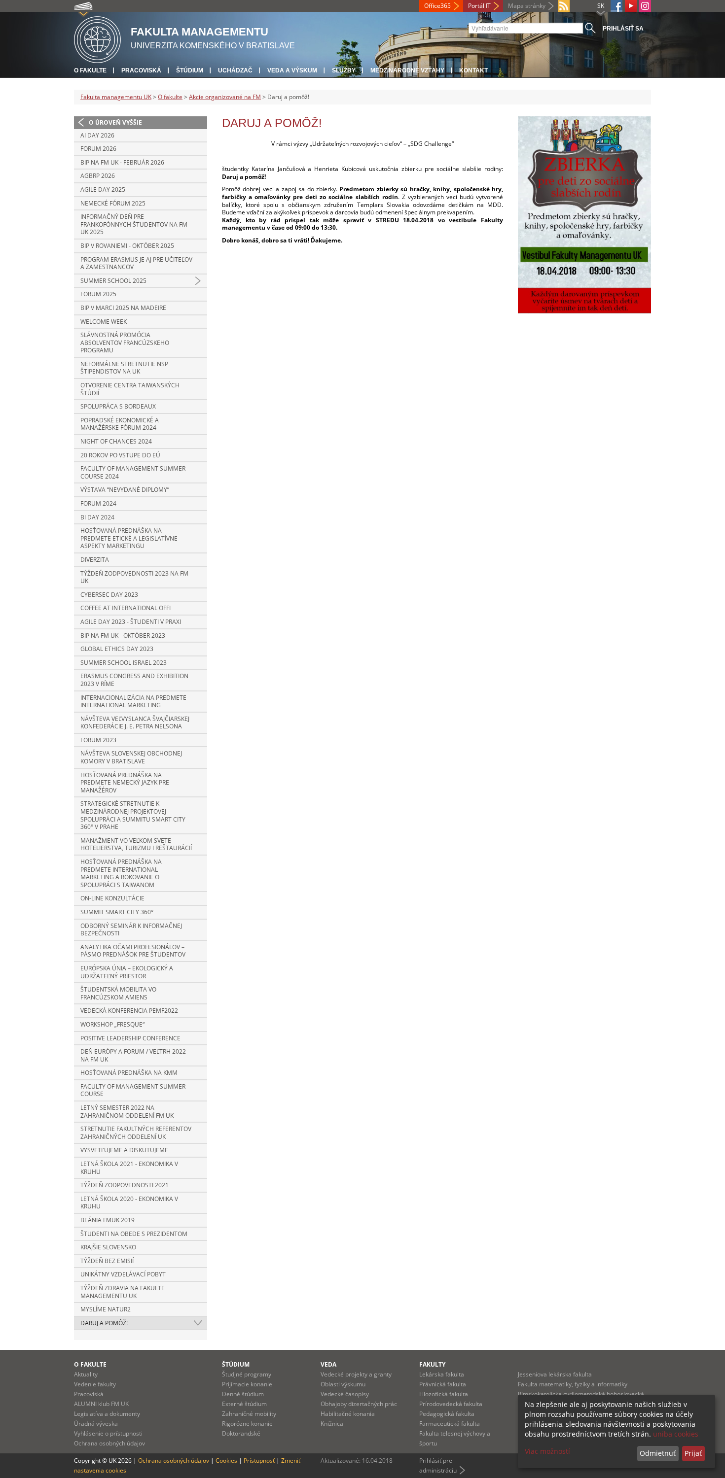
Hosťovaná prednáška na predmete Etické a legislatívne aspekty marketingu (129, 538)
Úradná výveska (96, 1423)
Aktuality (86, 1374)
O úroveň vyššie (115, 122)
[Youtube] (631, 6)
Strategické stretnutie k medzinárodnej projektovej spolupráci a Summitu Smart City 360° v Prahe (132, 815)
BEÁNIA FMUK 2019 (107, 1220)
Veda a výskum (292, 70)
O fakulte (90, 70)
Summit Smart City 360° (116, 912)
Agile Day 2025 (102, 189)
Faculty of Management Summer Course (132, 1090)
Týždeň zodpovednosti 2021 (124, 1185)
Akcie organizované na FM (225, 97)
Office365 (437, 5)
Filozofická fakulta (443, 1394)
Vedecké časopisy (345, 1394)
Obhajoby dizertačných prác (359, 1404)
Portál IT (479, 5)
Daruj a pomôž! (104, 1323)
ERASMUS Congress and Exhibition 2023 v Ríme (134, 680)
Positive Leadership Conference (130, 1038)
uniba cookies (675, 1434)
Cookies (226, 1460)
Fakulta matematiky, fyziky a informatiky (572, 1384)
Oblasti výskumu (343, 1384)
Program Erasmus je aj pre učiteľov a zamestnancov (136, 263)
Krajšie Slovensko (108, 1247)
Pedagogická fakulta (446, 1413)
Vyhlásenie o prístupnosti (108, 1433)
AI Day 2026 (97, 135)
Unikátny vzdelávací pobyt (123, 1274)
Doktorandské (241, 1433)
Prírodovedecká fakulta (450, 1404)
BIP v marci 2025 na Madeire (123, 308)
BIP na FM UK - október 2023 (122, 635)
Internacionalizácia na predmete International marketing (133, 701)
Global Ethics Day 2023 (116, 649)
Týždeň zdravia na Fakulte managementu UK (122, 1292)
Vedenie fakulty (95, 1384)
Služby (344, 70)
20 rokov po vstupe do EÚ (120, 455)
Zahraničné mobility (249, 1413)
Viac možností (547, 1451)
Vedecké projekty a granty (356, 1374)
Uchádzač (235, 70)
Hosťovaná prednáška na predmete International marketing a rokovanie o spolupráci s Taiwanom (121, 873)
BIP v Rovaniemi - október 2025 (127, 245)
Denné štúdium (243, 1394)
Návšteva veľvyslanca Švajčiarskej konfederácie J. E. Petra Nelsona (134, 723)
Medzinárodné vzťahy (407, 70)
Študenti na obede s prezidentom (133, 1234)
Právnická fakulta (442, 1384)
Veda (328, 1364)
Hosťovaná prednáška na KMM (129, 1072)
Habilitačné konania (348, 1413)
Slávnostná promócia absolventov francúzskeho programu (124, 342)
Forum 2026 (98, 148)
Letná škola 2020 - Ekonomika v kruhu (129, 1203)
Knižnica (332, 1423)
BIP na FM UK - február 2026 (122, 162)
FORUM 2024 (98, 503)
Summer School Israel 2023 (123, 662)
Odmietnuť (658, 1453)
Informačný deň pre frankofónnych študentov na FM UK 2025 (133, 224)
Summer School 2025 (113, 280)
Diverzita (94, 559)
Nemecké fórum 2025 (112, 203)
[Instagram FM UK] (645, 6)
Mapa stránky (526, 5)
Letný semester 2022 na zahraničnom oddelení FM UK (127, 1111)
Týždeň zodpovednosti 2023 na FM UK (134, 577)
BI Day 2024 (97, 517)
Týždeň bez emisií (107, 1261)
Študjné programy (246, 1374)
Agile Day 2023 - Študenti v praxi (130, 622)
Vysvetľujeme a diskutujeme (124, 1150)
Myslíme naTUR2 (105, 1309)
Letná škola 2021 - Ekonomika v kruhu (129, 1168)
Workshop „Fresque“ (112, 1024)
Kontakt (473, 70)
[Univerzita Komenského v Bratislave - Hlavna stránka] (97, 38)
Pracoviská (141, 70)
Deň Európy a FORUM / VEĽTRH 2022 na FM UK (133, 1055)
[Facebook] (616, 6)
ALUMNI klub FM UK (101, 1404)
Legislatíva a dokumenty (107, 1413)
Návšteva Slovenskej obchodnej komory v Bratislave (131, 757)
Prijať (693, 1453)
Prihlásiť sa (623, 28)
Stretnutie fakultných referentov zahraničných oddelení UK (135, 1133)
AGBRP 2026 (97, 176)
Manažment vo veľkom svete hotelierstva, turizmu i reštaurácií (136, 844)
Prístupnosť (259, 1460)
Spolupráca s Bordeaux (118, 406)
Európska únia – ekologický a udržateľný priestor (126, 972)
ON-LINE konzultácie (112, 898)
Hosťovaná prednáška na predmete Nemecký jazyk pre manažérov (124, 782)
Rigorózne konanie (247, 1423)
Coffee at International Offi (125, 608)
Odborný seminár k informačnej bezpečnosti (131, 930)
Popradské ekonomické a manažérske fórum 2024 (119, 424)
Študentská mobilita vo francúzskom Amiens (118, 993)
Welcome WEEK (103, 321)
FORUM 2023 (98, 740)
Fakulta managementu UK (115, 97)
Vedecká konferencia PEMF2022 (129, 1010)
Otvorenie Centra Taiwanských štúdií (130, 389)
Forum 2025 (98, 294)
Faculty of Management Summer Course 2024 (132, 472)
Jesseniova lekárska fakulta (555, 1374)
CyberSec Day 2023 (109, 594)
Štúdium (189, 70)
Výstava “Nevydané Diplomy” (124, 489)
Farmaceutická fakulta (449, 1423)
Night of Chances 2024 (116, 441)
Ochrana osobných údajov (109, 1443)
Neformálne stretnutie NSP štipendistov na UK (124, 368)
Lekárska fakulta (441, 1374)
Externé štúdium (244, 1404)
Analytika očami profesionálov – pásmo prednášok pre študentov (132, 951)
